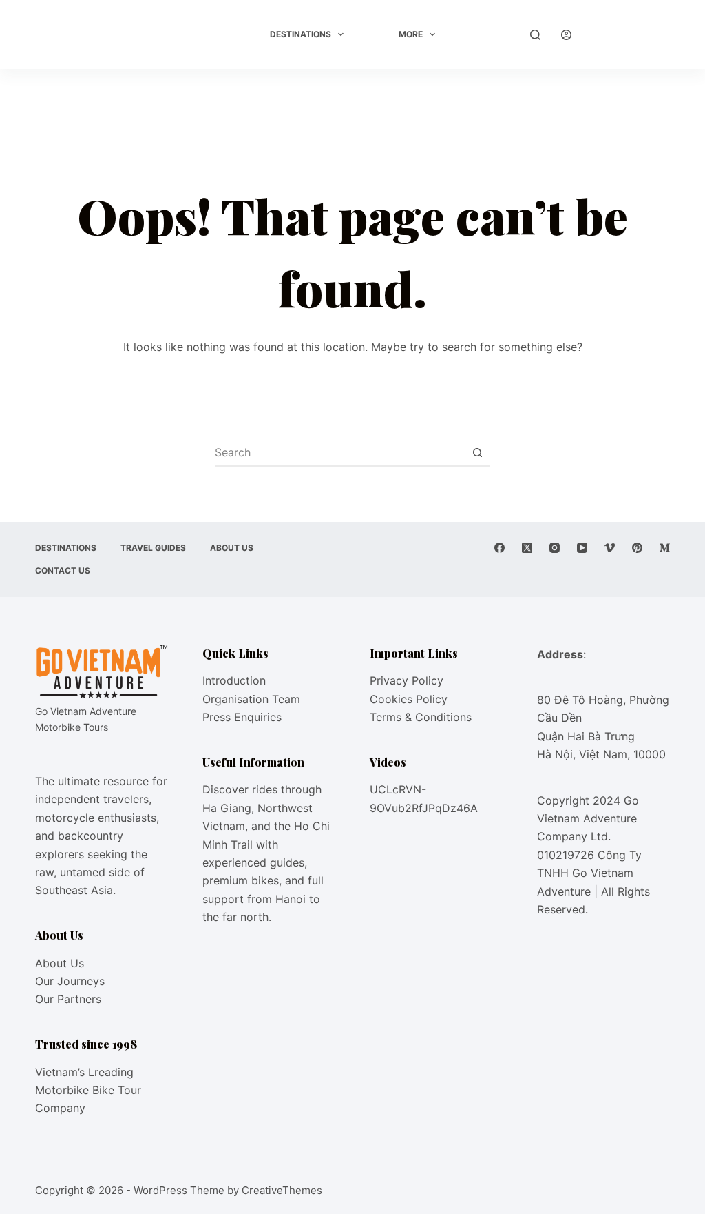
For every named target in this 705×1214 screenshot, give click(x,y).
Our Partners (68, 999)
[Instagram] (554, 548)
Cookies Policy (409, 699)
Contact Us (62, 570)
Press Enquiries (242, 717)
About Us (231, 548)
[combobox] (339, 452)
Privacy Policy (406, 680)
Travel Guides (153, 548)
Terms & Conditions (421, 717)
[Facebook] (499, 548)
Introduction (234, 680)
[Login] (566, 35)
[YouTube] (582, 548)
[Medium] (665, 548)
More (411, 34)
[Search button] (477, 452)
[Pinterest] (637, 548)
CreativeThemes (282, 1190)
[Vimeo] (609, 548)
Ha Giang (226, 808)
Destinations (300, 34)
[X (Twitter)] (527, 548)
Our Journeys (70, 981)
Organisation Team (251, 699)
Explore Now (631, 34)
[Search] (535, 35)
